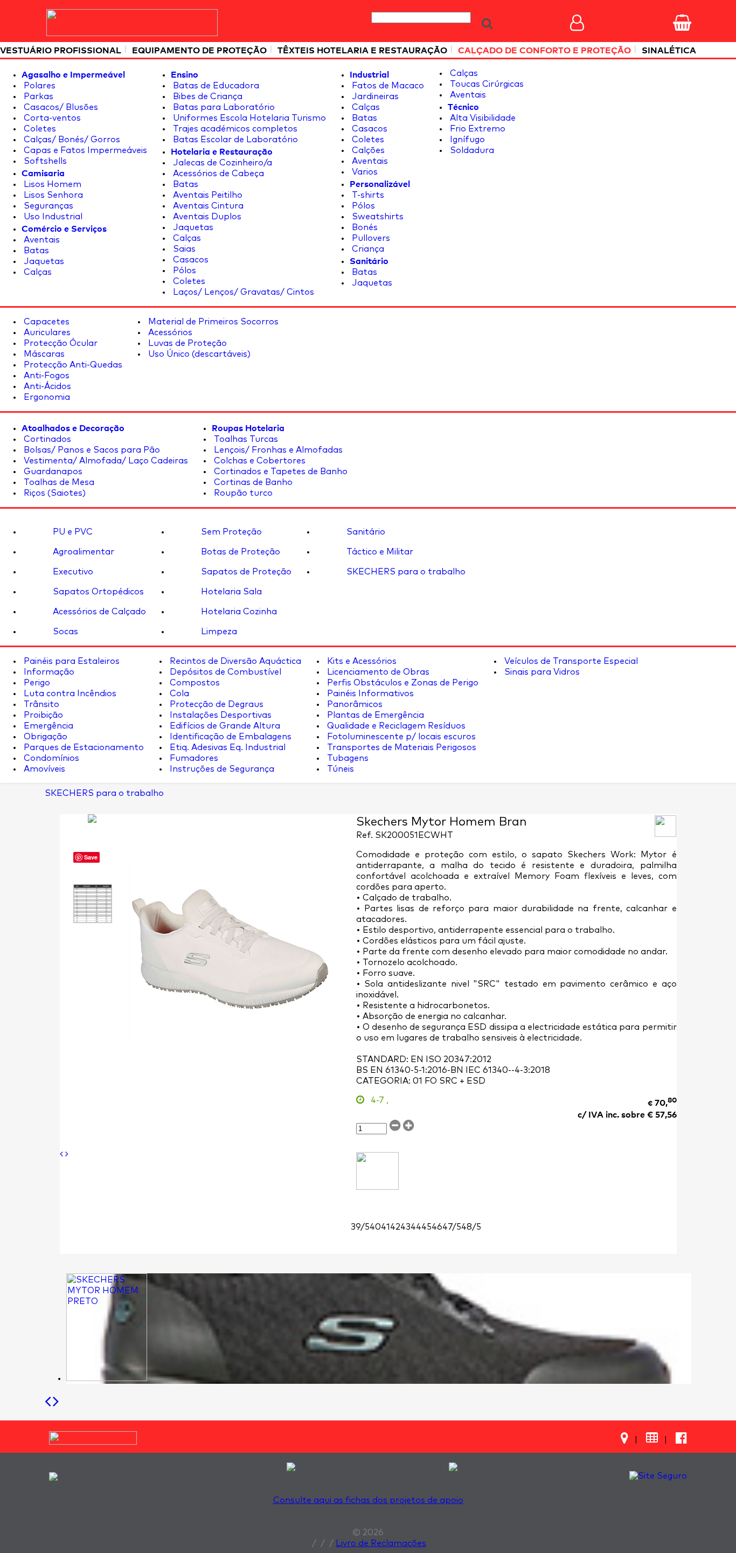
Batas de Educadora (215, 85)
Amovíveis (43, 769)
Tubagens (347, 758)
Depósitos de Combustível (224, 672)
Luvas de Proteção (186, 343)
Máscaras (43, 354)
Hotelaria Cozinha (238, 611)
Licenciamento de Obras (377, 672)
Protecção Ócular (60, 343)
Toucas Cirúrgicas (486, 84)
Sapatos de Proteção (245, 571)
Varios (364, 172)
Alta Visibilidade (482, 118)
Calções (367, 150)
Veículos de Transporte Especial (570, 661)
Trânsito (40, 704)
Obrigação (44, 736)
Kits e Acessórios (361, 661)
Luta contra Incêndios (69, 693)
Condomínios (50, 758)
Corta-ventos (51, 118)
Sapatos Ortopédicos (97, 591)
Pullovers (370, 238)
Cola (178, 693)
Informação (48, 672)
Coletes (39, 128)
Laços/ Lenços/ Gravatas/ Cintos (242, 292)
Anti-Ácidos (46, 386)
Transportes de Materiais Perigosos (400, 747)
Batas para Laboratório (223, 107)
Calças (37, 272)
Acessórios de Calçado (98, 611)
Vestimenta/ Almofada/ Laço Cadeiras (105, 460)
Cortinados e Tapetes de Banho (280, 471)
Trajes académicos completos (234, 128)
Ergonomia (46, 397)
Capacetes (46, 321)
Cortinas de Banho (252, 482)
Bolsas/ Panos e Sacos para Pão (91, 450)
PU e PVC (72, 532)
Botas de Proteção (239, 551)
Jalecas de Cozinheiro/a (221, 162)
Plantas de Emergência (374, 715)
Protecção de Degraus (215, 704)
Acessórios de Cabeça (217, 173)
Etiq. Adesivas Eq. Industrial (227, 747)
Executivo (72, 571)
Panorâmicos (354, 704)
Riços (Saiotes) (54, 493)
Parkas (37, 96)
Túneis (339, 769)
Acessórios (169, 332)
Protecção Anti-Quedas (72, 364)
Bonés (364, 227)
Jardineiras (374, 96)
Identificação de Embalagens (229, 736)
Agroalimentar (82, 551)
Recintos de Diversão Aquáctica (234, 661)
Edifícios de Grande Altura (224, 726)
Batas (35, 250)
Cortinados (46, 439)
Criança (367, 249)
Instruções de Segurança (221, 769)
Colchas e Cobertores (258, 460)
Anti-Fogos (46, 375)
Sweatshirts (377, 216)
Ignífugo (466, 139)
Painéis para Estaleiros (71, 661)
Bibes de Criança (206, 96)
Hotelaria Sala (230, 591)
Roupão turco (242, 493)
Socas (64, 631)
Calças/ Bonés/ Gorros (71, 139)
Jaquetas (43, 261)
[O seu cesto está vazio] (682, 23)
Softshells (44, 161)
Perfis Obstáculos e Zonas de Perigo (401, 682)
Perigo (36, 682)
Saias (183, 249)
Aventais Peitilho (206, 195)
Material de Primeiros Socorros (212, 321)
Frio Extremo (476, 128)
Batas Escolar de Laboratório (234, 139)
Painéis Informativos (369, 693)
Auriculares (46, 332)
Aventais (41, 239)
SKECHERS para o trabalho (405, 571)
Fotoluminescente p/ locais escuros (400, 736)
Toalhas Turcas (245, 439)
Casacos (190, 259)
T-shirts (367, 195)
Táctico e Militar (378, 551)
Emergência (47, 726)
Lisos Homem (51, 184)
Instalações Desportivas (220, 715)
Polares (38, 85)
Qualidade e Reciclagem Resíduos (395, 726)
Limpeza (218, 631)
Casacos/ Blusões (60, 107)
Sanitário (364, 532)
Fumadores (193, 758)
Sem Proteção (230, 532)
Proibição (42, 715)
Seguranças (47, 206)
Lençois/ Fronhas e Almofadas (277, 450)
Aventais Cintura (207, 206)
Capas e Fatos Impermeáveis (84, 150)
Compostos (194, 682)
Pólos (183, 270)
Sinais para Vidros (541, 672)
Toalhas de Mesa (58, 482)
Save (91, 857)
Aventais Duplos (206, 216)
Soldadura (471, 150)
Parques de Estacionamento (83, 747)
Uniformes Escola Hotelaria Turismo (248, 118)
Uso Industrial (52, 216)
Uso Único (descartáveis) (198, 354)
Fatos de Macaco (387, 85)
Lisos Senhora (52, 195)
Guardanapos (52, 471)
